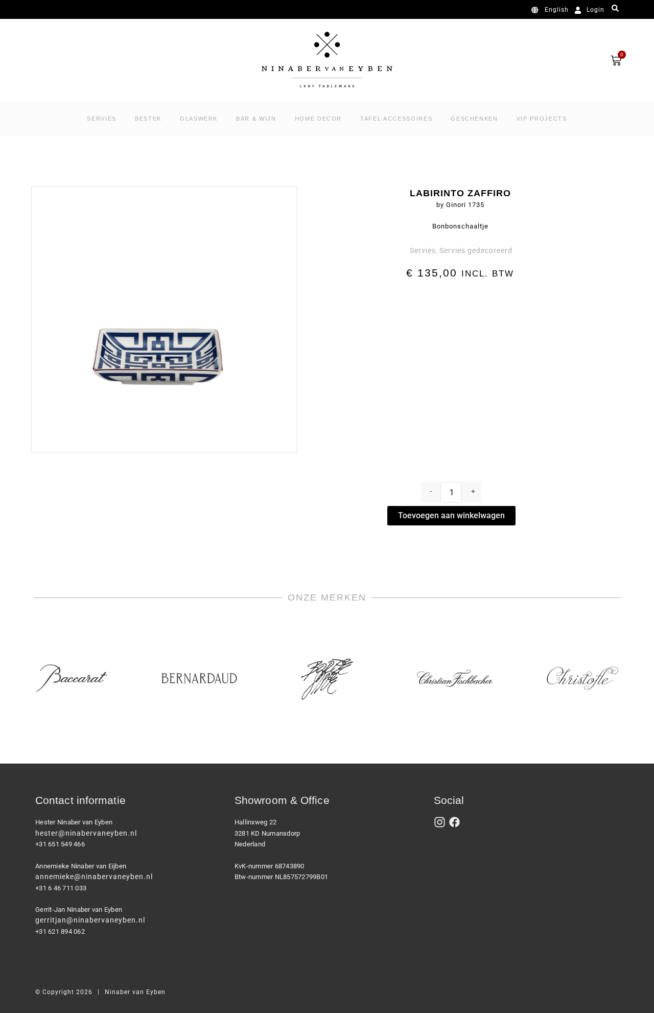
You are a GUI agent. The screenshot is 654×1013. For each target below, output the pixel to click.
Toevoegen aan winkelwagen (451, 515)
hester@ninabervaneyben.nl (86, 833)
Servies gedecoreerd (475, 250)
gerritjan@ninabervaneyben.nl (90, 920)
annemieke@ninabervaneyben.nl (94, 876)
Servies (423, 250)
